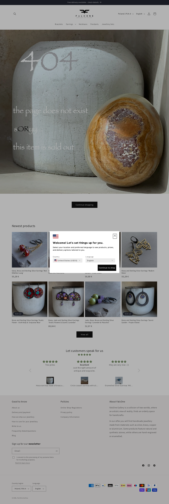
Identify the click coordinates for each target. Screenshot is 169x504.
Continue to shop (107, 268)
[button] (115, 236)
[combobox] (65, 260)
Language (90, 257)
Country (56, 257)
